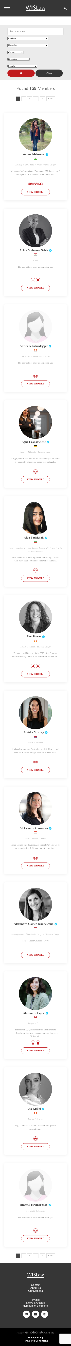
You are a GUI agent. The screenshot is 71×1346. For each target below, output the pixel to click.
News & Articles (35, 1302)
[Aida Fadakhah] (35, 518)
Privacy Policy (35, 1337)
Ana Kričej (34, 1108)
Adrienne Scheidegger (34, 345)
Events (36, 1299)
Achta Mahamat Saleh (33, 250)
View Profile (35, 192)
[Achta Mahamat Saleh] (35, 230)
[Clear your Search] (49, 73)
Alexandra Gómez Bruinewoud (33, 923)
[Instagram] (44, 1314)
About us (35, 1288)
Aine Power (33, 636)
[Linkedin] (26, 1314)
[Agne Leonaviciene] (35, 422)
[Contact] (35, 1314)
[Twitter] (35, 184)
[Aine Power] (35, 616)
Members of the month (36, 1305)
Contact (35, 1285)
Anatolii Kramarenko (34, 1204)
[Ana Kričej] (35, 1089)
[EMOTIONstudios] (35, 1332)
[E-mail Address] (30, 184)
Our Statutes (35, 1290)
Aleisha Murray (34, 732)
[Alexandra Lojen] (35, 993)
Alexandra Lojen (34, 1012)
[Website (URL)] (40, 184)
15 (42, 99)
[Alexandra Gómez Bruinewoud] (35, 904)
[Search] (21, 73)
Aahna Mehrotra (34, 154)
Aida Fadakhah (34, 537)
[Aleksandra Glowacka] (35, 808)
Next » (50, 99)
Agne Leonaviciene (34, 441)
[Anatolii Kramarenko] (35, 1185)
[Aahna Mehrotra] (35, 134)
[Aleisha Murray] (35, 712)
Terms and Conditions (35, 1340)
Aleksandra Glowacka (34, 828)
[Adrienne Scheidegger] (35, 326)
